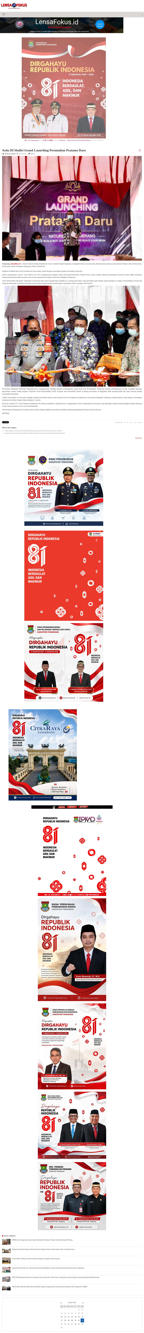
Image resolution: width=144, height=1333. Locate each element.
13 (72, 1317)
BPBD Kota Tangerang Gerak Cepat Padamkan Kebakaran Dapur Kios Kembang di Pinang (42, 1240)
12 (68, 1317)
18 (65, 1321)
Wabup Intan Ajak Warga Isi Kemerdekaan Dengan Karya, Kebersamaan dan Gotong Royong (43, 1249)
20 (72, 1321)
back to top (138, 438)
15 (79, 1317)
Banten (32, 154)
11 (65, 1317)
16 (82, 1317)
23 (82, 1321)
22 (79, 1321)
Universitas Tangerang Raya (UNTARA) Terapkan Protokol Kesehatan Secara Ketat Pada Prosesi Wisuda (35, 433)
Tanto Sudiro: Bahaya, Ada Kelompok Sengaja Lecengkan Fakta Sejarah (36, 1259)
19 (68, 1321)
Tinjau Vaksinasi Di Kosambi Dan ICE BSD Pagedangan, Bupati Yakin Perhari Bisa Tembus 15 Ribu (33, 431)
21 (75, 1321)
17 (62, 1321)
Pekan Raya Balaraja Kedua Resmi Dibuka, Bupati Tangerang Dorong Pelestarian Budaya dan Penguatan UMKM (49, 1287)
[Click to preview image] (72, 209)
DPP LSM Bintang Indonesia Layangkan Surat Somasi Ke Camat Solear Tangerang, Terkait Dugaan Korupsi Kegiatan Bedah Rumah (55, 1277)
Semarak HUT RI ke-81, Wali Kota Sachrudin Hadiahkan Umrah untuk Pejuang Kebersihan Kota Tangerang (48, 1268)
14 (75, 1317)
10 (62, 1317)
